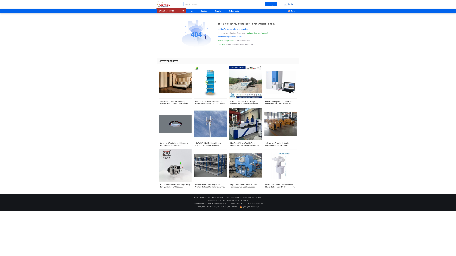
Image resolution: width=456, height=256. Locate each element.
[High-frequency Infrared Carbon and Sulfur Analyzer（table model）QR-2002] (280, 82)
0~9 (261, 203)
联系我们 (259, 197)
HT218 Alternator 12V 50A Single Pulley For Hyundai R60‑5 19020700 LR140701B (175, 186)
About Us (220, 197)
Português (244, 200)
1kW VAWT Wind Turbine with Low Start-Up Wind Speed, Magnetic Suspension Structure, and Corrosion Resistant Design (209, 144)
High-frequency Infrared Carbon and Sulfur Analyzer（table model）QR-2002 (278, 102)
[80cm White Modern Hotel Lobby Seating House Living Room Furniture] (175, 82)
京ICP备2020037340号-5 (251, 207)
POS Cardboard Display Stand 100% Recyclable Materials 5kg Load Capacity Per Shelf (210, 102)
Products (204, 11)
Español (230, 200)
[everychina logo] (163, 4)
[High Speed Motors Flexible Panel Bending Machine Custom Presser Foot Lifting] (245, 124)
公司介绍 (251, 197)
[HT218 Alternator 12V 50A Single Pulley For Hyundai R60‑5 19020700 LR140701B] (175, 165)
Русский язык (220, 200)
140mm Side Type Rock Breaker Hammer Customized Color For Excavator (277, 144)
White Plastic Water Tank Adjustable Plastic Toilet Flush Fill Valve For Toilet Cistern (279, 186)
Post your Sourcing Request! (257, 33)
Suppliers (218, 11)
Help (236, 197)
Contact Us (229, 197)
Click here (221, 44)
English (293, 11)
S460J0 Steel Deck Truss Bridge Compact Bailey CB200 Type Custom (244, 102)
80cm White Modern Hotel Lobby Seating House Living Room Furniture (174, 102)
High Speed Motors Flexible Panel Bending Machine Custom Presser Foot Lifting (245, 144)
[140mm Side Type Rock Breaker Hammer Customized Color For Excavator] (280, 124)
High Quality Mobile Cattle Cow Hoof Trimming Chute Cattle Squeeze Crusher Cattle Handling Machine (243, 186)
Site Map (243, 197)
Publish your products (226, 40)
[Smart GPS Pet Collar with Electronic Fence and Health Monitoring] (175, 124)
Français (211, 200)
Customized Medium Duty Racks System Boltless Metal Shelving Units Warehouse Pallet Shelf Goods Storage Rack (210, 186)
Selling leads (234, 11)
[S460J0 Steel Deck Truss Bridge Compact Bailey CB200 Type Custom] (245, 82)
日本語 (237, 200)
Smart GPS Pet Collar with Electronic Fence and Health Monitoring (174, 144)
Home (192, 11)
